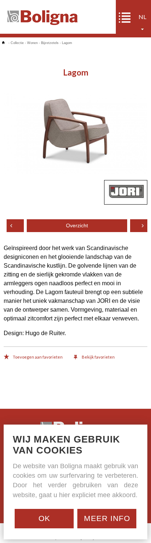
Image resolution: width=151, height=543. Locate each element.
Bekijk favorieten (98, 357)
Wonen (32, 43)
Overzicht (77, 225)
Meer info (107, 518)
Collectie (17, 43)
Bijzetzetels (50, 43)
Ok (44, 518)
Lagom (67, 43)
